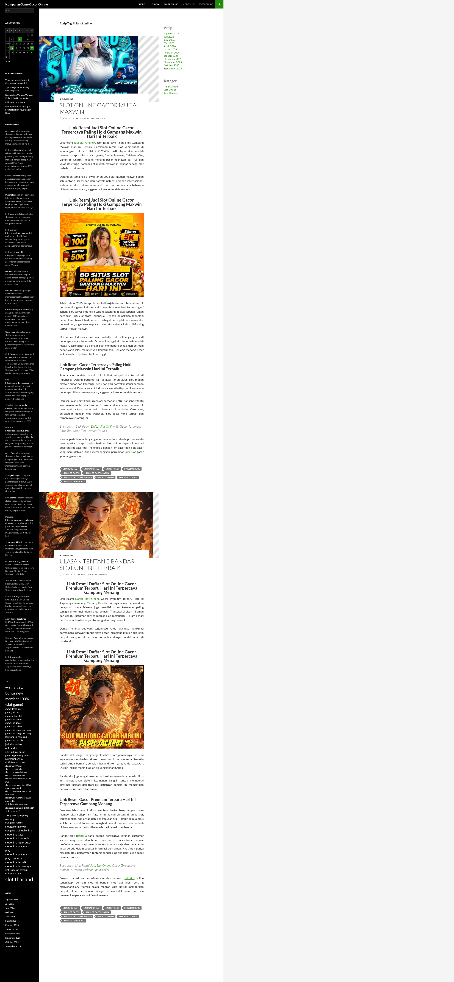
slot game (10, 830)
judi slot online (13, 744)
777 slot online (14, 688)
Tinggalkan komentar (92, 118)
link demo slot (71, 469)
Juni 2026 (169, 39)
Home (142, 4)
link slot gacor (71, 473)
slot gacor (29, 807)
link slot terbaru (128, 477)
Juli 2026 (169, 36)
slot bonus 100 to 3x (13, 766)
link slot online (105, 477)
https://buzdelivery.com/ (16, 233)
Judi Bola (154, 4)
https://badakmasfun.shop (17, 430)
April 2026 (170, 46)
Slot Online (188, 4)
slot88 (8, 762)
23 (32, 48)
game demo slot (13, 708)
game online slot (13, 716)
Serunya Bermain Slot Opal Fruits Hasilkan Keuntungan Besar (18, 109)
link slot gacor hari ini (97, 473)
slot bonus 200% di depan (16, 772)
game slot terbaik (14, 740)
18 (11, 48)
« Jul (8, 61)
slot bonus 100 (18, 762)
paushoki (14, 131)
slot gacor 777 (12, 811)
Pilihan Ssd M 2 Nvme (15, 102)
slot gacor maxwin (15, 826)
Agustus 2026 (171, 33)
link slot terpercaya (74, 481)
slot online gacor (14, 834)
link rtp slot (112, 469)
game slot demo (13, 719)
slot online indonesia (17, 838)
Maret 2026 (170, 49)
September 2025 (173, 68)
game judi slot (12, 712)
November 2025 (173, 62)
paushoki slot (16, 214)
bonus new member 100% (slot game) (17, 699)
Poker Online (171, 4)
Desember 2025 (172, 58)
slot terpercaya (13, 873)
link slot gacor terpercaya (77, 477)
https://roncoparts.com (16, 309)
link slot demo (132, 469)
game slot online (13, 726)
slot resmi (10, 869)
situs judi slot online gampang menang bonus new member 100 (17, 755)
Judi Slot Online (84, 142)
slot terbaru (21, 869)
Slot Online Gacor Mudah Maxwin (100, 108)
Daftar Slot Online (103, 426)
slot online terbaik (15, 862)
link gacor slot (92, 469)
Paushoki (19, 150)
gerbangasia (15, 475)
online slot (11, 748)
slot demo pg (21, 804)
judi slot (130, 451)
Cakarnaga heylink (19, 561)
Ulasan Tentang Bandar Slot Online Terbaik (97, 564)
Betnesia (81, 835)
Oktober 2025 (171, 65)
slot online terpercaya (18, 866)
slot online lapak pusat (18, 842)
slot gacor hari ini (14, 822)
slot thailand (19, 879)
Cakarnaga (15, 175)
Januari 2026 (171, 55)
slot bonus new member (15, 775)
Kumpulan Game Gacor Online (26, 4)
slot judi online (24, 830)
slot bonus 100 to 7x (13, 769)
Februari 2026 (172, 52)
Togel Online (206, 4)
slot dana (10, 804)
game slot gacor (13, 722)
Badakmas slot (12, 290)
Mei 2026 (169, 42)
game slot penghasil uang (18, 730)
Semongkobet (16, 657)
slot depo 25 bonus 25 (14, 808)
